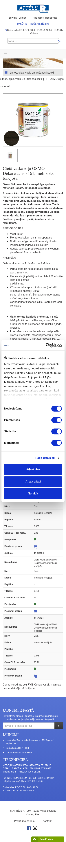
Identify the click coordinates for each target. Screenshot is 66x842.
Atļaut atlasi (33, 481)
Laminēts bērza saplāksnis (19, 752)
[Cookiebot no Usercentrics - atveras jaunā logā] (46, 345)
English (22, 17)
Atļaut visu (33, 469)
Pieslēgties (38, 17)
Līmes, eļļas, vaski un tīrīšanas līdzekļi (31, 72)
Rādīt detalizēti (45, 457)
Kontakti (47, 821)
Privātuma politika (24, 821)
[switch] (56, 420)
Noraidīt (33, 493)
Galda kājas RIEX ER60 (18, 747)
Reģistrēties (51, 17)
